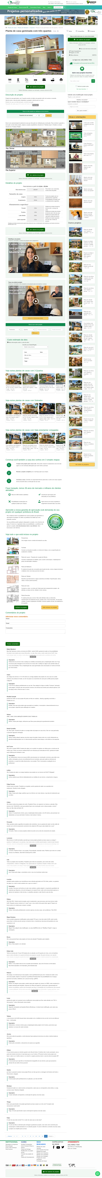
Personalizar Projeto (35, 7)
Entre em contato (72, 1148)
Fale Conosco (9, 1149)
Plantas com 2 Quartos (42, 1153)
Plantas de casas (41, 1146)
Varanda (39, 1148)
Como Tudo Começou (11, 1147)
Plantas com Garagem (42, 1156)
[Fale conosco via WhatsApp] (97, 1173)
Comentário (9, 628)
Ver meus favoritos (81, 89)
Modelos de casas (41, 1151)
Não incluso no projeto (50, 607)
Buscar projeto (23, 7)
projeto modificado (35, 275)
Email (7, 623)
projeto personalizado (35, 318)
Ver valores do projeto (36, 87)
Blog (44, 7)
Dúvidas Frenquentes (26, 1144)
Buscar (36, 333)
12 (42, 1136)
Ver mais (35, 105)
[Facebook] (53, 1147)
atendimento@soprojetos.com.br (74, 3)
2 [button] (36, 76)
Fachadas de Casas (42, 1161)
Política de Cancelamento (27, 1157)
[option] (10, 20)
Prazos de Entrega (26, 1149)
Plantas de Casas (12, 7)
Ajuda (49, 7)
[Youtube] (58, 1147)
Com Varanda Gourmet (42, 1149)
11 (39, 1136)
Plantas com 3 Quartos (42, 1154)
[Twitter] (62, 1147)
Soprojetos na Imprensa (12, 1144)
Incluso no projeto (21, 607)
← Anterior (9, 1136)
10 (36, 1136)
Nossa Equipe (9, 1146)
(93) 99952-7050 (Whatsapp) (55, 3)
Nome (7, 618)
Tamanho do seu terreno (26, 115)
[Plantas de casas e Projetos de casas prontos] (13, 3)
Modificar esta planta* (82, 99)
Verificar (49, 115)
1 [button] (33, 76)
